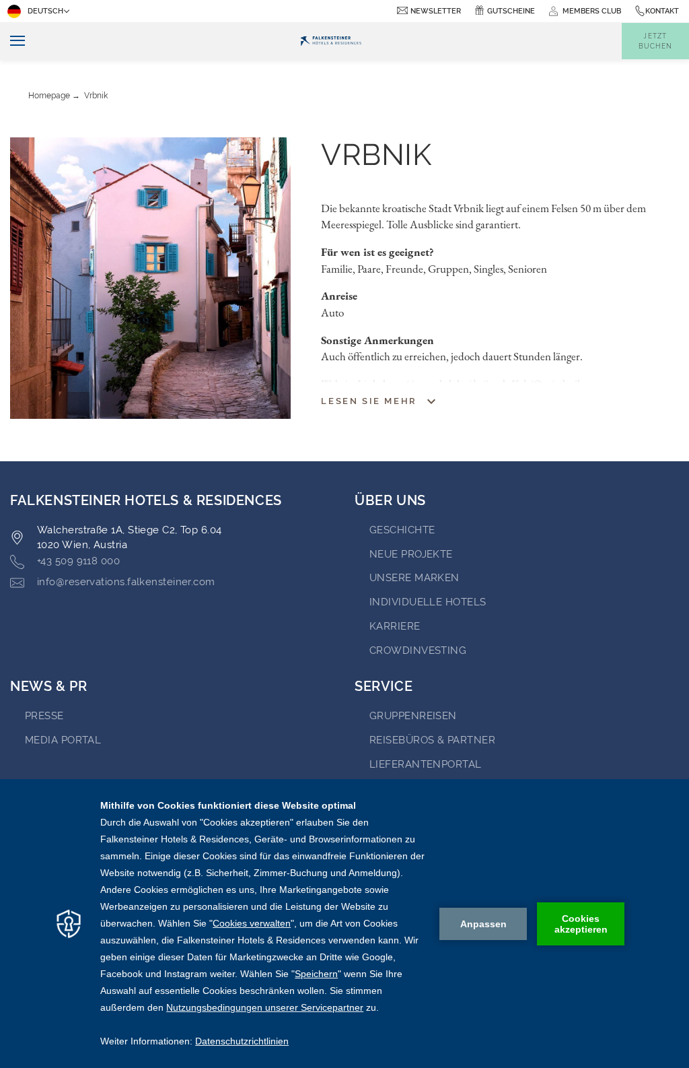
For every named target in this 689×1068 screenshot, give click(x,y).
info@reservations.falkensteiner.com (126, 582)
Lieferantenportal (425, 764)
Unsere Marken (414, 578)
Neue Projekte (411, 554)
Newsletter (435, 11)
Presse (44, 716)
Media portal (63, 740)
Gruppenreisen (413, 716)
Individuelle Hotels (427, 602)
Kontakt (662, 11)
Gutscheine (511, 11)
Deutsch (45, 11)
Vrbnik (96, 95)
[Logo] (330, 41)
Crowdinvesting (417, 650)
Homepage (49, 95)
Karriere (395, 626)
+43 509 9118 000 (78, 561)
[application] (344, 923)
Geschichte (402, 530)
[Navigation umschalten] (12, 41)
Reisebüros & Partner (432, 740)
